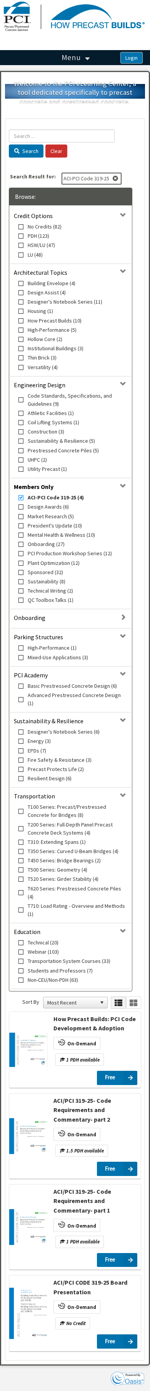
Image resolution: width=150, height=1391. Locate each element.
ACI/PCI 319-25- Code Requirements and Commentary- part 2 (82, 1110)
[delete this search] (116, 178)
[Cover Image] (28, 1050)
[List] (118, 1002)
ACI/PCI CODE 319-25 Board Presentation (90, 1286)
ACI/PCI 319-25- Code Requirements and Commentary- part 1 (82, 1201)
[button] (102, 1002)
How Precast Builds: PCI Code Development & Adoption (94, 1023)
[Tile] (133, 1002)
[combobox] (72, 1002)
